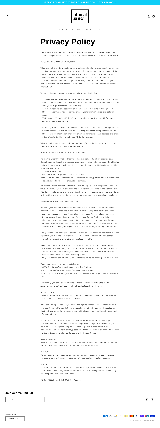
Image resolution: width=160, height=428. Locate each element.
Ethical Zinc (138, 420)
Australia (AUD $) (14, 419)
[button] (7, 16)
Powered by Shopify (149, 420)
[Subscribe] (42, 399)
